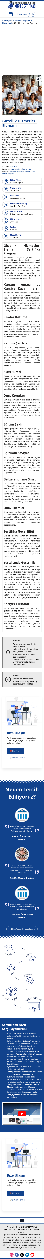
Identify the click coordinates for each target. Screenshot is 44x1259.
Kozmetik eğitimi (8, 174)
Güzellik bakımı (13, 172)
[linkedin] (27, 1255)
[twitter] (22, 1255)
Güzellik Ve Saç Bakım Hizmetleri (21, 169)
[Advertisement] (22, 49)
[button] (38, 79)
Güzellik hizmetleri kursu (27, 172)
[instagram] (12, 1255)
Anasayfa (6, 20)
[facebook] (17, 1255)
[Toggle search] (33, 14)
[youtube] (32, 1255)
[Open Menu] (11, 14)
